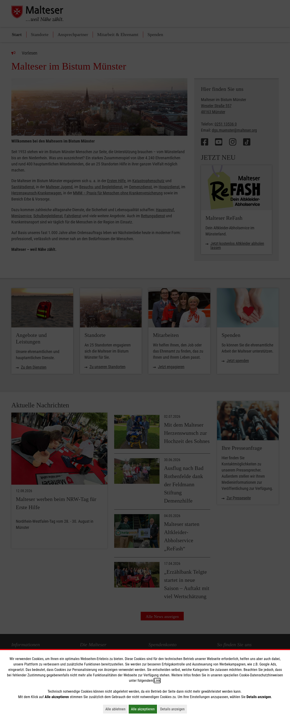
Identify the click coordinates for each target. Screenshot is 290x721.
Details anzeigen (173, 709)
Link (157, 680)
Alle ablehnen (116, 709)
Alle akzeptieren (144, 709)
